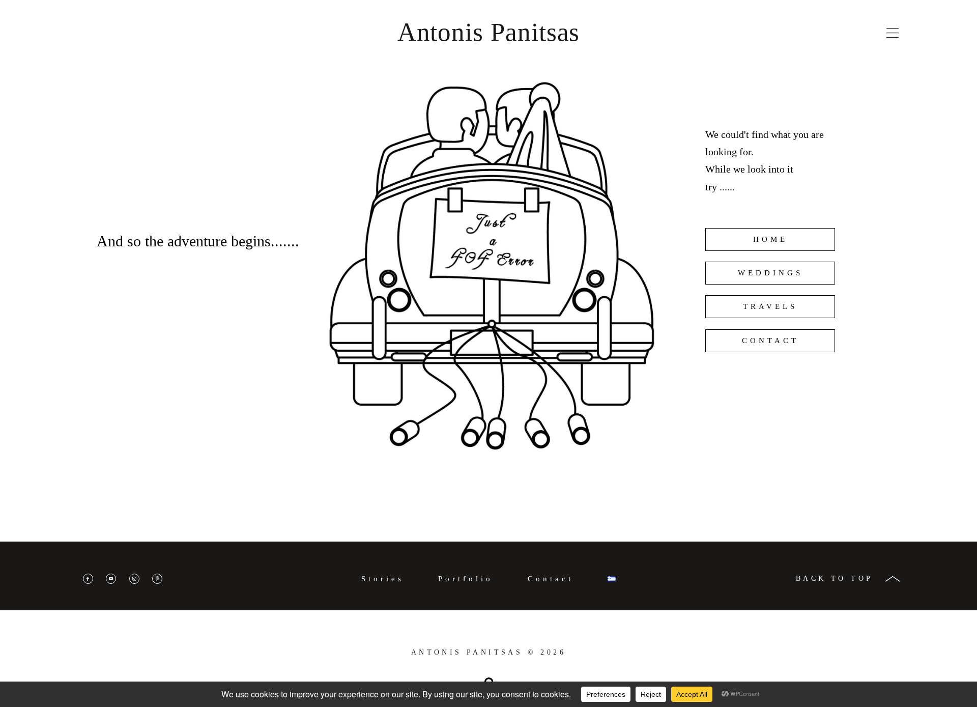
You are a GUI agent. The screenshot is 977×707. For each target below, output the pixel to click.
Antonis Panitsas (488, 32)
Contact (550, 579)
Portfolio (465, 579)
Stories (382, 579)
